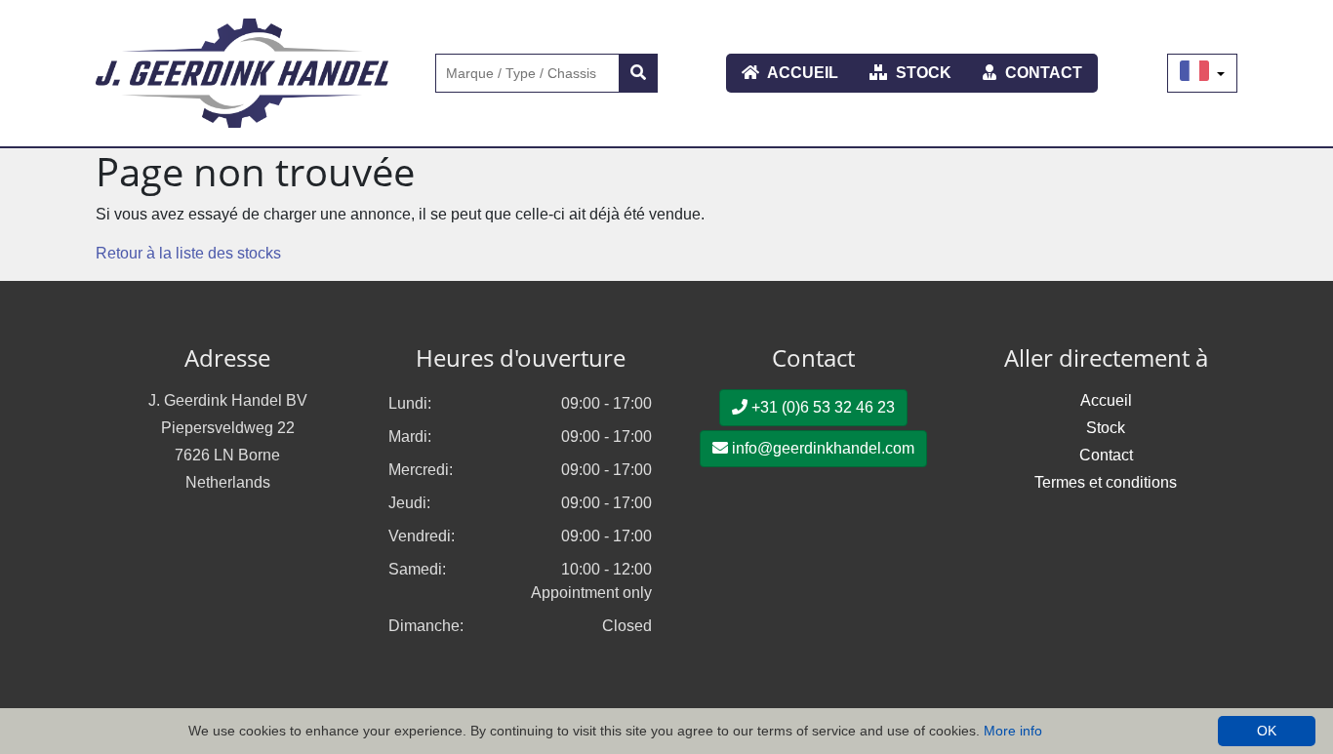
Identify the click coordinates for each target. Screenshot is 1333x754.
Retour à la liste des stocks (188, 253)
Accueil (801, 72)
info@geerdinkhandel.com (821, 448)
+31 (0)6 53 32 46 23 (821, 407)
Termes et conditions (1105, 482)
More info (1013, 730)
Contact (1041, 72)
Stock (921, 72)
